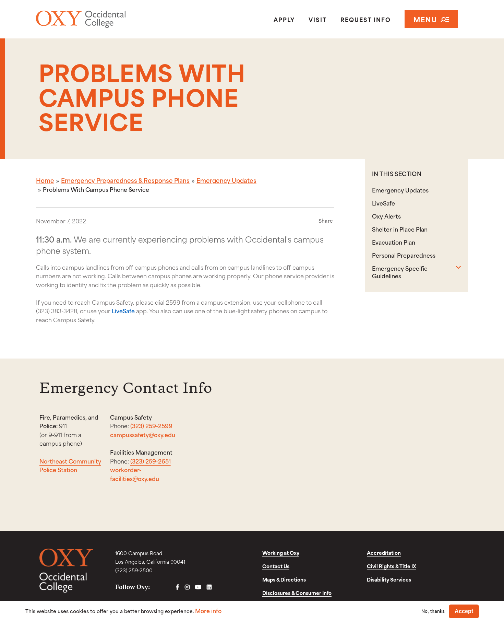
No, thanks (433, 611)
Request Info (365, 19)
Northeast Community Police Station (70, 465)
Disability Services (389, 579)
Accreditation (384, 552)
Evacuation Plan (393, 242)
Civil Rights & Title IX (391, 566)
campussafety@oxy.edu (142, 434)
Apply (284, 19)
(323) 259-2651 (150, 460)
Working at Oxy (280, 552)
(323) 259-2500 (134, 570)
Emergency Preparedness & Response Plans (125, 180)
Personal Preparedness (403, 255)
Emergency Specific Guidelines (400, 271)
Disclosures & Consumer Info (297, 593)
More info (208, 610)
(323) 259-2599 (151, 425)
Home (45, 180)
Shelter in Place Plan (400, 229)
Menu (425, 19)
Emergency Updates (226, 180)
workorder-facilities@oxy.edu (134, 474)
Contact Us (275, 566)
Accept (464, 611)
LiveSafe (123, 310)
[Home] (106, 19)
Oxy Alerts (386, 216)
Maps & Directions (284, 579)
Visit (318, 19)
